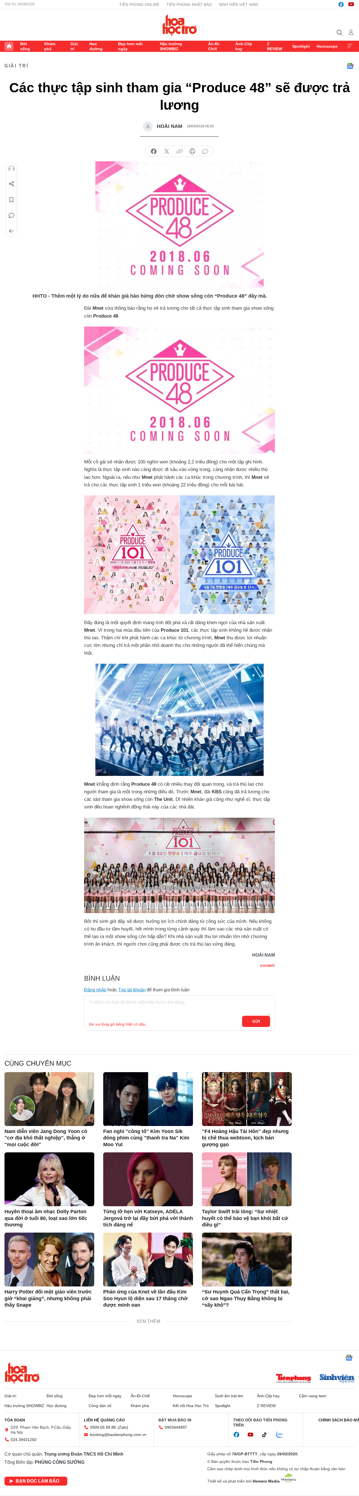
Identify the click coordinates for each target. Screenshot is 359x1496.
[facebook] (341, 4)
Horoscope (327, 46)
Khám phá (49, 46)
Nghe (11, 168)
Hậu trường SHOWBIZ (171, 46)
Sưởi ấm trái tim (229, 1396)
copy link (179, 151)
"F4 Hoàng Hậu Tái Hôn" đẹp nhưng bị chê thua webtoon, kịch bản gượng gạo (245, 1138)
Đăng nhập (95, 989)
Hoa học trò (22, 1373)
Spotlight (301, 46)
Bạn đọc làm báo (37, 1481)
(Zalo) (123, 1427)
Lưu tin (11, 199)
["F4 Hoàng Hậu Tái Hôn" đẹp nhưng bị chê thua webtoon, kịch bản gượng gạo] (247, 1099)
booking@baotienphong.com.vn (118, 1434)
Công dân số (100, 1405)
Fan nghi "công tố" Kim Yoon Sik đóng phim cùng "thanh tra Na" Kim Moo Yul (146, 1138)
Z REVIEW (274, 46)
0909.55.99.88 (103, 1427)
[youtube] (351, 4)
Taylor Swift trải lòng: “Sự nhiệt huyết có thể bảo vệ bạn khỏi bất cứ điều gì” (245, 1218)
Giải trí (74, 46)
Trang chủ (8, 46)
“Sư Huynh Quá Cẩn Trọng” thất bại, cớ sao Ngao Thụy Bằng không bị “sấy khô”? (245, 1298)
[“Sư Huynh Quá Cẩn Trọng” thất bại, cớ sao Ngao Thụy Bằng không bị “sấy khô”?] (247, 1259)
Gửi (256, 1021)
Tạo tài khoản (132, 989)
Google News (350, 65)
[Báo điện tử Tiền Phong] (293, 1379)
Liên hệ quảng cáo (104, 1420)
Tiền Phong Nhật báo (189, 4)
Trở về (11, 231)
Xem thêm (350, 46)
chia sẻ (153, 151)
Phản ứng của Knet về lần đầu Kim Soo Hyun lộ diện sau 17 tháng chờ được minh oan (145, 1298)
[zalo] (282, 1435)
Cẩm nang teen (312, 1396)
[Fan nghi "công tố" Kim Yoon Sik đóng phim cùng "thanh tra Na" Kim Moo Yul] (148, 1099)
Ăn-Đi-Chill (214, 46)
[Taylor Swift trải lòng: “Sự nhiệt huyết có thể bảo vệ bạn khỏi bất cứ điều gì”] (247, 1179)
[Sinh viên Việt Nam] (337, 1379)
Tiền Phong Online (139, 4)
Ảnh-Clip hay (243, 46)
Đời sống (25, 46)
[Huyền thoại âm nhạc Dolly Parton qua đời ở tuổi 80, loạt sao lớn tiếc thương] (49, 1179)
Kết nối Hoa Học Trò (191, 1405)
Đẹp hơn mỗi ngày (130, 46)
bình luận (205, 151)
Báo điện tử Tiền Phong (179, 25)
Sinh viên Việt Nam (238, 4)
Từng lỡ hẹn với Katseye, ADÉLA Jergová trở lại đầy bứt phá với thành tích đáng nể (148, 1218)
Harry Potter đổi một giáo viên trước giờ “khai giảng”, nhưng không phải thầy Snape (48, 1298)
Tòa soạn (14, 1420)
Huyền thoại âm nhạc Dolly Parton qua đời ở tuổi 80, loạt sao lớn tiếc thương (45, 1218)
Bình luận (11, 215)
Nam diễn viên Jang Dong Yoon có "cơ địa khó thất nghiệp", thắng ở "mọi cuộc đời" (45, 1138)
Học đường (96, 46)
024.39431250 (23, 1439)
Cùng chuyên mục (37, 1063)
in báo (192, 151)
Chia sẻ (11, 184)
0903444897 (176, 1427)
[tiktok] (267, 1434)
